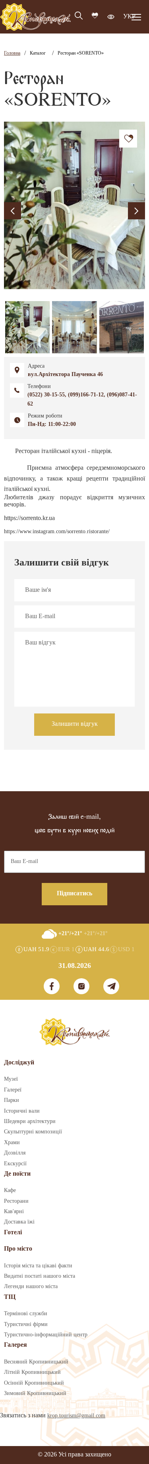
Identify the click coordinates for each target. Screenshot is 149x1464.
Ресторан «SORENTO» (81, 53)
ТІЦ (9, 1297)
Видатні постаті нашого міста (39, 1276)
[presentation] (12, 210)
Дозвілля (14, 1153)
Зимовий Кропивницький (35, 1393)
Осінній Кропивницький (34, 1383)
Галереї (12, 1090)
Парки (11, 1100)
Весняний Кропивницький (36, 1362)
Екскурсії (15, 1164)
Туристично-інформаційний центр (45, 1335)
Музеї (11, 1079)
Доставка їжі (19, 1222)
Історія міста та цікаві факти (38, 1266)
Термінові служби (25, 1313)
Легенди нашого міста (31, 1286)
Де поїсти (17, 1173)
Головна (12, 53)
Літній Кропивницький (32, 1372)
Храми (12, 1142)
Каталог (38, 53)
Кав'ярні (14, 1211)
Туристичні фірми (26, 1324)
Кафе (10, 1190)
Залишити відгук (75, 724)
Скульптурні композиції (33, 1132)
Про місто (18, 1248)
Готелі (13, 1232)
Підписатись (74, 893)
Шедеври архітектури (30, 1121)
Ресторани (16, 1201)
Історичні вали (22, 1111)
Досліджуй (19, 1062)
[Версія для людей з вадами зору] (110, 16)
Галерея (15, 1345)
